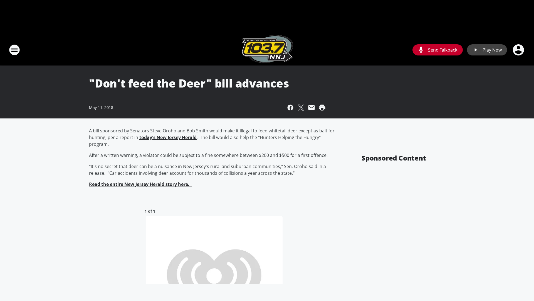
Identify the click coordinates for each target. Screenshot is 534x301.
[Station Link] (267, 49)
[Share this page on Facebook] (290, 107)
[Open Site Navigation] (14, 49)
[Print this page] (322, 107)
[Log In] (519, 49)
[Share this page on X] (301, 107)
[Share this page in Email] (311, 107)
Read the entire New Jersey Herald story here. (140, 184)
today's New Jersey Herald (168, 137)
